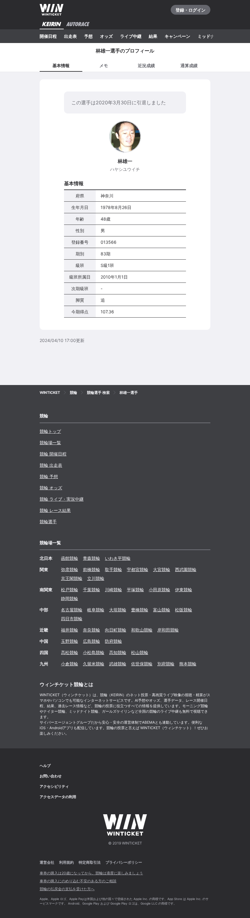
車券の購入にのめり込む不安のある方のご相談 (78, 881)
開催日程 (48, 36)
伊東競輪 (183, 589)
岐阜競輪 (95, 609)
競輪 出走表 (51, 465)
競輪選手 (48, 521)
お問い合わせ (51, 776)
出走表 (70, 36)
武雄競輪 (117, 663)
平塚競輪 (135, 589)
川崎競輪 (113, 589)
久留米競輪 (93, 663)
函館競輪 (69, 558)
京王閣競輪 (71, 578)
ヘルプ (45, 765)
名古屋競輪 (71, 609)
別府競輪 (165, 663)
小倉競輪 (69, 663)
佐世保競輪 (141, 663)
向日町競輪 (115, 629)
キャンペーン (177, 36)
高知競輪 (117, 652)
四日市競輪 (71, 618)
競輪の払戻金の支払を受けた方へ (67, 889)
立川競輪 (95, 578)
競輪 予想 (49, 476)
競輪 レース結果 (55, 510)
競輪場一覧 (50, 442)
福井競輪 (69, 629)
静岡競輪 (69, 598)
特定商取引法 (90, 862)
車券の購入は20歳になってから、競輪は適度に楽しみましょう (91, 873)
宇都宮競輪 (137, 569)
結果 (153, 36)
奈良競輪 (91, 629)
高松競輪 (69, 652)
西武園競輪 (185, 569)
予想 (88, 36)
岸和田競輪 (168, 629)
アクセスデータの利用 (58, 796)
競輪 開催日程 (53, 453)
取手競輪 (113, 569)
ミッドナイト (210, 36)
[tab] (103, 65)
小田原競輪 (159, 589)
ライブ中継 (130, 36)
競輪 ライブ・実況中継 (62, 499)
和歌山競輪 (141, 629)
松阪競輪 (183, 609)
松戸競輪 (69, 589)
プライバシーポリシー (123, 862)
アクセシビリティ (54, 786)
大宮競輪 (161, 569)
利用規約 (66, 862)
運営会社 (47, 862)
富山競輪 (161, 609)
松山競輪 (139, 652)
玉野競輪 (69, 641)
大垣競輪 (117, 609)
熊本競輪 (187, 663)
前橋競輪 (91, 569)
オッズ (106, 36)
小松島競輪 (93, 652)
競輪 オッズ (51, 487)
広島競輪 (91, 641)
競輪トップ (50, 431)
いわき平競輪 (117, 558)
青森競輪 (91, 558)
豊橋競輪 (139, 609)
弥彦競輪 (69, 569)
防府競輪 (113, 641)
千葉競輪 (91, 589)
